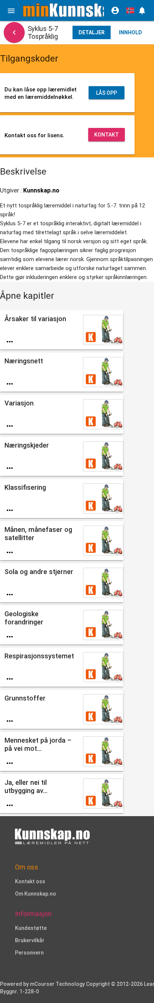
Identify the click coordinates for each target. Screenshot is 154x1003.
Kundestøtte (31, 928)
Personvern (29, 953)
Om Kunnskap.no (35, 894)
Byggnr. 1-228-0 (19, 991)
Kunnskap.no (41, 190)
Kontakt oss (30, 881)
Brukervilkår (29, 940)
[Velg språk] (130, 10)
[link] (71, 10)
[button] (142, 10)
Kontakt (106, 135)
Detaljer (91, 32)
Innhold (130, 32)
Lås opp (106, 93)
